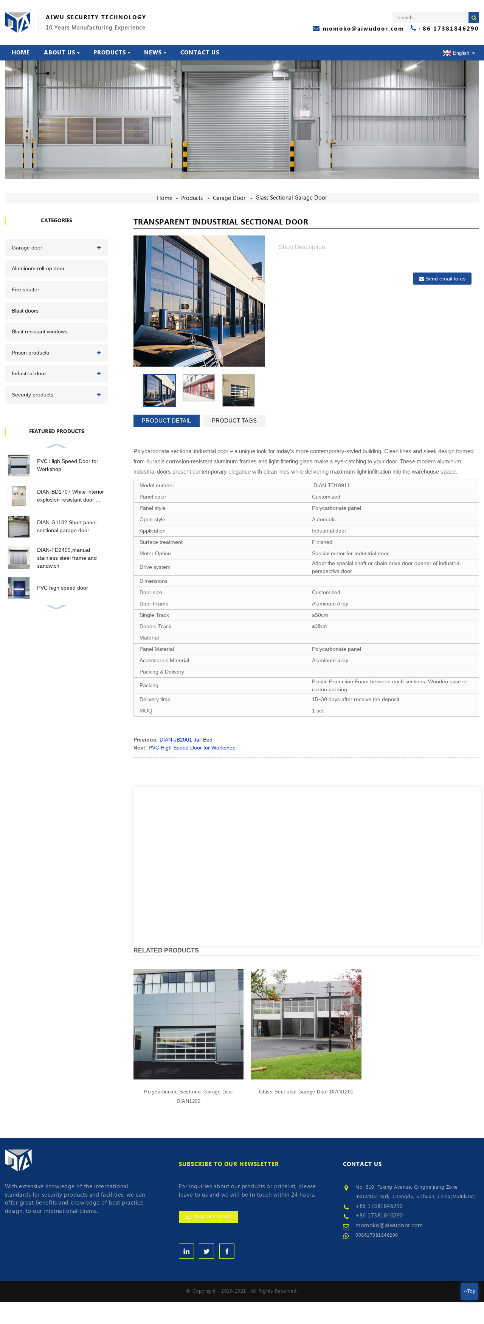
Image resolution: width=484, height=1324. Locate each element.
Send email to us (445, 279)
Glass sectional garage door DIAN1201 (306, 1092)
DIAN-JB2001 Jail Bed (186, 740)
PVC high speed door (62, 588)
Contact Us (199, 52)
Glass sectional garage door (291, 197)
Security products (32, 395)
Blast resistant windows (39, 331)
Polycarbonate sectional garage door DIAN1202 (188, 1096)
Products (109, 52)
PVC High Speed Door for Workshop (192, 748)
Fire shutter (25, 289)
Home (21, 52)
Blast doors (25, 311)
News (153, 52)
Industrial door (29, 373)
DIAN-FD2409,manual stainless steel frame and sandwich (67, 558)
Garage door (229, 198)
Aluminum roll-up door (38, 268)
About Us (59, 52)
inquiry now (212, 1216)
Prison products (30, 353)
